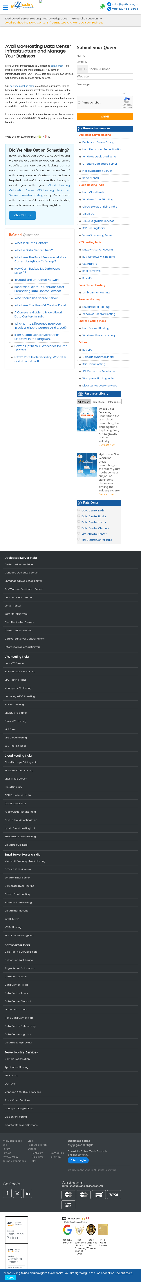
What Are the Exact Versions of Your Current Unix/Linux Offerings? (40, 259)
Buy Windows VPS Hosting (98, 257)
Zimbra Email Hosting (96, 292)
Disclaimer (38, 1156)
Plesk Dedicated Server (97, 171)
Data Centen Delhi (16, 976)
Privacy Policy (10, 1156)
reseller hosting (32, 195)
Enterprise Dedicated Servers (22, 647)
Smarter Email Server (17, 877)
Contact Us (57, 1152)
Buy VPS (87, 350)
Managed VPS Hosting (18, 688)
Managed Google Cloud (19, 1108)
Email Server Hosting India (22, 854)
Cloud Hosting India (91, 185)
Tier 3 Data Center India (97, 540)
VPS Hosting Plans (15, 680)
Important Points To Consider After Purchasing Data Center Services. (39, 289)
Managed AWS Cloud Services (23, 1092)
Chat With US (22, 215)
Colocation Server (22, 190)
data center (57, 65)
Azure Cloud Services (17, 1100)
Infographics (114, 401)
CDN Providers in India (18, 795)
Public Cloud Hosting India (20, 811)
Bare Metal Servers (16, 614)
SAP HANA (10, 1083)
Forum (6, 1148)
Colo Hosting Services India (21, 952)
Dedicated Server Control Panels (25, 638)
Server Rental (90, 178)
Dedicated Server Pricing (98, 142)
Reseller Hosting (89, 300)
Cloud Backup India (16, 845)
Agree (11, 1277)
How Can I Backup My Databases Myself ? (37, 270)
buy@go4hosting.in (80, 1145)
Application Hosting (16, 1067)
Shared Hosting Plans (92, 321)
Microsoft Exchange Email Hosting (25, 861)
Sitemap (55, 1156)
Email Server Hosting (92, 285)
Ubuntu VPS (89, 264)
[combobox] (82, 69)
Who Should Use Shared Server (36, 298)
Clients (32, 1148)
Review (7, 1152)
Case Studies (99, 401)
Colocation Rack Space (19, 960)
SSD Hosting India (93, 228)
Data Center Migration (18, 1034)
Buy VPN (87, 278)
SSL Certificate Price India (98, 371)
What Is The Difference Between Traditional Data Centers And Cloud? (41, 326)
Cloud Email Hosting (16, 910)
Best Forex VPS (91, 271)
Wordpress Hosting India (98, 378)
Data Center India (17, 945)
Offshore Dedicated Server (99, 164)
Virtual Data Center (94, 534)
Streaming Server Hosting (20, 836)
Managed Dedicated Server (22, 572)
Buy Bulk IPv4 (12, 919)
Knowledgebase (56, 18)
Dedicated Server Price (19, 564)
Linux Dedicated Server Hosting (102, 149)
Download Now (107, 494)
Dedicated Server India (21, 558)
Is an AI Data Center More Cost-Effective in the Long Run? (37, 337)
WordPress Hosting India (19, 935)
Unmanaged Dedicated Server (23, 581)
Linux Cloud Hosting (94, 192)
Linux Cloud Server (16, 778)
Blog (30, 1140)
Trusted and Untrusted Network (37, 280)
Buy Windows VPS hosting (20, 671)
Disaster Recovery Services (99, 385)
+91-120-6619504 (125, 9)
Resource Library (37, 1144)
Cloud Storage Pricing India (99, 206)
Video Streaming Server (97, 235)
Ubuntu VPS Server (16, 713)
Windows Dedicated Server (100, 156)
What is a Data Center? (31, 243)
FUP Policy (37, 1152)
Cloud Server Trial (15, 803)
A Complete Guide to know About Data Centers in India (38, 314)
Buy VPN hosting (14, 704)
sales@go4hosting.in (125, 4)
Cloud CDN (89, 214)
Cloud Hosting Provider (18, 1042)
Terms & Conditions (14, 1161)
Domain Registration (17, 1059)
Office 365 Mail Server (18, 869)
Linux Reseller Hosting (96, 307)
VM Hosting (11, 1075)
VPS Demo (11, 729)
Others (83, 342)
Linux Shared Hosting (95, 328)
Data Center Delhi (93, 510)
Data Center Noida (94, 516)
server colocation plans (22, 86)
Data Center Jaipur (94, 522)
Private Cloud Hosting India (21, 820)
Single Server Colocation (20, 968)
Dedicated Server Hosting (23, 18)
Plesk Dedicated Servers (19, 622)
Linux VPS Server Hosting (97, 249)
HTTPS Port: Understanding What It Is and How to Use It (40, 359)
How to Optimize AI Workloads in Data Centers (41, 348)
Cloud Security (13, 787)
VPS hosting (45, 190)
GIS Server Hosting (16, 1116)
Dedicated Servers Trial (19, 630)
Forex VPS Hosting (15, 721)
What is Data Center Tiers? (34, 250)
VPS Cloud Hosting (16, 737)
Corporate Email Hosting (19, 886)
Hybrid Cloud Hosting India (20, 828)
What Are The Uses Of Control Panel (40, 305)
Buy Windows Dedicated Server (24, 589)
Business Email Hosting (18, 902)
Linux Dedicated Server (19, 597)
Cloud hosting (59, 185)
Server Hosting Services (21, 1052)
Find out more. (124, 1273)
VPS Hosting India (90, 242)
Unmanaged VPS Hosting (20, 696)
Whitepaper (84, 402)
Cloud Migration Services (98, 221)
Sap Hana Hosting (93, 364)
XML (34, 1161)
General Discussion (85, 18)
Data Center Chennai (95, 528)
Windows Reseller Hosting (98, 314)
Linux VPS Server (14, 663)
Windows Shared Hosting (98, 335)
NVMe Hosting (13, 927)
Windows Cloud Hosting (97, 199)
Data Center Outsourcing (20, 1026)
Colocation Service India (98, 357)
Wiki (5, 1144)
